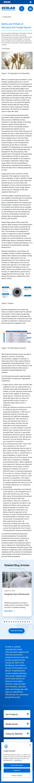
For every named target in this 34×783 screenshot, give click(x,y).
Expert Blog (7, 17)
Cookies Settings (16, 775)
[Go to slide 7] (18, 621)
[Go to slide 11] (27, 621)
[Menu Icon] (30, 8)
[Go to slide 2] (6, 621)
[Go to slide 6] (15, 621)
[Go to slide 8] (20, 621)
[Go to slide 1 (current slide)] (4, 621)
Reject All (17, 770)
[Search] (21, 8)
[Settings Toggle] (30, 2)
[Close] (30, 745)
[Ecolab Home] (9, 9)
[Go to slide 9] (22, 621)
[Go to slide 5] (13, 621)
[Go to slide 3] (9, 621)
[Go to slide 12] (29, 621)
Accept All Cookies (17, 765)
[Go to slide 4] (11, 621)
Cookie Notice (18, 760)
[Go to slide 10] (25, 621)
